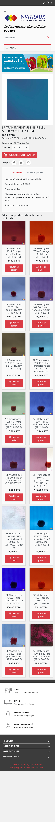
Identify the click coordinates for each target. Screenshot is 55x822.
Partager (13, 162)
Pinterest (28, 162)
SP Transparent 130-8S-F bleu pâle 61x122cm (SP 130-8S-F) (13, 308)
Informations (11, 756)
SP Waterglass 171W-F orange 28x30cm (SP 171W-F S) (41, 599)
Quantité (6, 147)
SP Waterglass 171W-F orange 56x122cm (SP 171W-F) (41, 252)
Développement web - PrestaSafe (26, 767)
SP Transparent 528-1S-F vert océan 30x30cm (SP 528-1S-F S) (13, 423)
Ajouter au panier (19, 155)
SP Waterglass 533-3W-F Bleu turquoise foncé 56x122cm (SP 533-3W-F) (41, 539)
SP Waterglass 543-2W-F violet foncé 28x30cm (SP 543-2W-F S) (13, 479)
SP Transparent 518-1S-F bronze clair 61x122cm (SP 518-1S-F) (14, 364)
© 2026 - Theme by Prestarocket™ (26, 764)
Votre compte (11, 751)
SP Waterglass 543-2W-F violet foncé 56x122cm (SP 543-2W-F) (41, 308)
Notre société (11, 746)
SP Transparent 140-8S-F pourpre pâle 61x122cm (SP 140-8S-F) (41, 480)
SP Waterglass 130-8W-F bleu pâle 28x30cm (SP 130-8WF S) (14, 655)
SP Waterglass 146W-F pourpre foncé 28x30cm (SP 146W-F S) (41, 655)
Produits (8, 741)
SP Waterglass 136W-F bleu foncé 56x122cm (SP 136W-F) (14, 599)
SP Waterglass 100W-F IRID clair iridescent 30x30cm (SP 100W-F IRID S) (14, 540)
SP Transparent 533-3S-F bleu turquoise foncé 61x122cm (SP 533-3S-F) (41, 366)
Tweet (21, 162)
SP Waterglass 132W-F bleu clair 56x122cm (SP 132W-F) (41, 423)
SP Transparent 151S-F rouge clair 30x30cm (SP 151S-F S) (13, 252)
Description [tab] (17, 172)
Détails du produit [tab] (35, 172)
